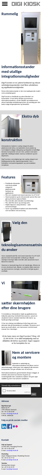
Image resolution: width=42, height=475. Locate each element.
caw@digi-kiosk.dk (12, 450)
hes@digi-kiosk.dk (12, 469)
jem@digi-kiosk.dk (12, 460)
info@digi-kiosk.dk (12, 413)
